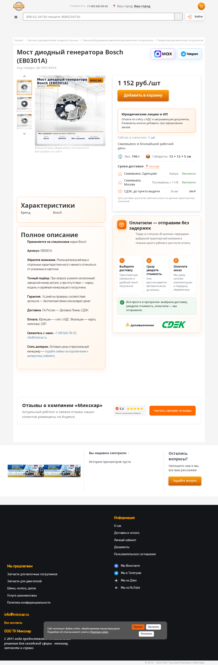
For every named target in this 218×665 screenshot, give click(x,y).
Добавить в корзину (143, 95)
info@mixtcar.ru (37, 337)
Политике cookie (99, 632)
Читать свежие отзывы (172, 410)
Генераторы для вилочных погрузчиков (180, 40)
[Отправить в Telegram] (189, 53)
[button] (131, 6)
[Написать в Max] (163, 53)
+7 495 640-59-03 (97, 6)
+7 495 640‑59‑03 (65, 333)
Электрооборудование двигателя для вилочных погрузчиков (118, 40)
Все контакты (13, 623)
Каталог (19, 40)
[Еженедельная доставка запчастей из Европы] (26, 471)
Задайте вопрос (185, 480)
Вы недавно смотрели (107, 453)
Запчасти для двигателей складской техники (53, 40)
